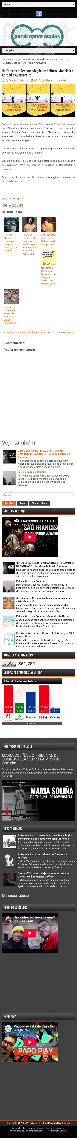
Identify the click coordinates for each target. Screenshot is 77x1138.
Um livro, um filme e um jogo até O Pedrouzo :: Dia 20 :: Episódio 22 (10, 315)
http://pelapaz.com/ (13, 181)
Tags (22, 503)
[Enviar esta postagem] (4, 205)
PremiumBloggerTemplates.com (26, 1131)
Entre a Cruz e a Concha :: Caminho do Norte (42, 616)
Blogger (65, 1123)
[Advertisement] (38, 982)
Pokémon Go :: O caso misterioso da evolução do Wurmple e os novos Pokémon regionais (45, 837)
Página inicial (39, 332)
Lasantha (60, 1128)
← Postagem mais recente (17, 332)
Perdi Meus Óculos (36, 1123)
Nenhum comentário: (57, 80)
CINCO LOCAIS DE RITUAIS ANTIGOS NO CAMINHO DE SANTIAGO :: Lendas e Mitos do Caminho (44, 453)
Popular (9, 503)
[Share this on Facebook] (10, 198)
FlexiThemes (28, 1128)
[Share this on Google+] (18, 198)
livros (15, 59)
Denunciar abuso (15, 895)
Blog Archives (39, 503)
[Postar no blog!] (14, 205)
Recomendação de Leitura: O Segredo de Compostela (48, 240)
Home (6, 59)
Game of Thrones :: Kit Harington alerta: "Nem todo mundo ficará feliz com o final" (29, 244)
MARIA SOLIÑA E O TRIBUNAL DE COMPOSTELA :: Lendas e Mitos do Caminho (31, 759)
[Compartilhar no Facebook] (21, 205)
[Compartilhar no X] (18, 205)
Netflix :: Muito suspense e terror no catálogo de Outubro (10, 243)
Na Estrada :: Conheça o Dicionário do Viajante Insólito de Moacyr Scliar (48, 275)
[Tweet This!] (14, 198)
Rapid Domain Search (56, 1131)
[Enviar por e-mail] (11, 205)
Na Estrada (25, 59)
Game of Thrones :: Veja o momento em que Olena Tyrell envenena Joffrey (44, 875)
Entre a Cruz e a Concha (32, 472)
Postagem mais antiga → (60, 332)
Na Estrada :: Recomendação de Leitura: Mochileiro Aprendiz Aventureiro (37, 73)
